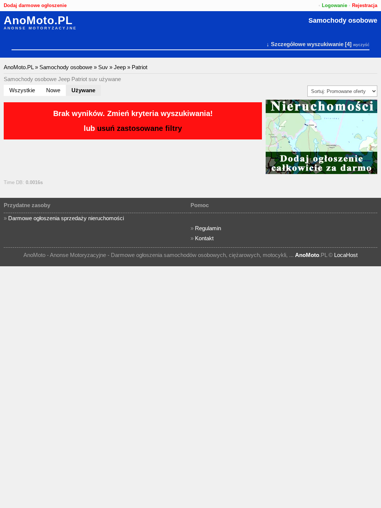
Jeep (120, 67)
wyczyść (361, 44)
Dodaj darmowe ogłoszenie (35, 5)
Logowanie (334, 5)
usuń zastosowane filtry (139, 128)
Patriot (139, 67)
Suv (103, 67)
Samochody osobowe (342, 20)
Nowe (53, 90)
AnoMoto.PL (38, 20)
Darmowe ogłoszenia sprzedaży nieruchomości (66, 218)
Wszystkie (22, 90)
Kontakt (204, 238)
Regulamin (208, 228)
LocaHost (346, 255)
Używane (83, 90)
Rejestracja (364, 5)
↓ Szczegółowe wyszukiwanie (304, 44)
